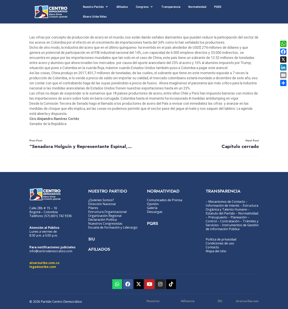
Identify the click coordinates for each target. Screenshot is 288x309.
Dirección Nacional (102, 204)
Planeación (239, 217)
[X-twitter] (139, 284)
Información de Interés (222, 205)
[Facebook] (128, 284)
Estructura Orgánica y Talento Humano (232, 207)
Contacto (212, 247)
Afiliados (122, 6)
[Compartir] (283, 83)
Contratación (229, 221)
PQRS (217, 6)
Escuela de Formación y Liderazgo (113, 227)
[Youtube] (149, 284)
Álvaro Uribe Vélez (95, 16)
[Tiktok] (171, 284)
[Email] (283, 75)
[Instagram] (160, 284)
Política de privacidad (221, 239)
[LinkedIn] (283, 67)
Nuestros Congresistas (105, 223)
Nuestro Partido (93, 6)
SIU (91, 239)
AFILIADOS (99, 249)
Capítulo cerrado (240, 144)
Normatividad (197, 6)
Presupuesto (217, 217)
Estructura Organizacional (107, 212)
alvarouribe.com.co (44, 263)
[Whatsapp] (117, 284)
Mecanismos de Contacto (226, 201)
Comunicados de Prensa (164, 200)
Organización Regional (104, 216)
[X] (283, 59)
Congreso (142, 6)
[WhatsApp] (283, 44)
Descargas (154, 212)
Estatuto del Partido (220, 213)
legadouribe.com (42, 267)
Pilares (93, 208)
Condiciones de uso (220, 243)
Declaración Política (102, 219)
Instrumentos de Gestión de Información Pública (232, 227)
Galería (152, 208)
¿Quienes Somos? (101, 200)
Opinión (153, 204)
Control (211, 221)
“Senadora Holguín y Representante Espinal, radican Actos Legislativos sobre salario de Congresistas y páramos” (81, 144)
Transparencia (170, 6)
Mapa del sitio (216, 251)
